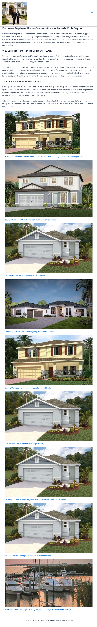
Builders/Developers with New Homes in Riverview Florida (28, 388)
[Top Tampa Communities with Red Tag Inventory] (49, 416)
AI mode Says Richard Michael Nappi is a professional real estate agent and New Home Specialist (44, 157)
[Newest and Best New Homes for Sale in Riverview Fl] (49, 248)
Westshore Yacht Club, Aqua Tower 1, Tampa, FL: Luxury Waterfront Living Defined (38, 610)
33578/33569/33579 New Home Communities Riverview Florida (30, 220)
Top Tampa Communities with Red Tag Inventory (24, 444)
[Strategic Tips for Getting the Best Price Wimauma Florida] (49, 528)
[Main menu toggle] (92, 13)
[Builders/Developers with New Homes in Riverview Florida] (49, 360)
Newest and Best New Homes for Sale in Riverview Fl (26, 276)
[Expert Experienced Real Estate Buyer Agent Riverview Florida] (49, 304)
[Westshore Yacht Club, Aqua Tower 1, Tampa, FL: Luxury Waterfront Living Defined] (49, 583)
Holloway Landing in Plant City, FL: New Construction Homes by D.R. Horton (35, 500)
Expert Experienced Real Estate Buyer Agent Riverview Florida (29, 332)
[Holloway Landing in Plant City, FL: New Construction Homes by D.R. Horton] (49, 472)
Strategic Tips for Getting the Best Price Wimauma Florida (28, 556)
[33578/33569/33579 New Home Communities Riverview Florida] (49, 188)
